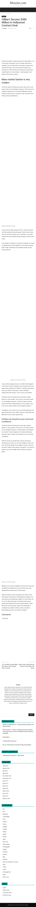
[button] (33, 10)
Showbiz (8, 14)
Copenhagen (6, 816)
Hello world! (20, 755)
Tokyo (4, 867)
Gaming (5, 829)
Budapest (5, 814)
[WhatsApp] (15, 32)
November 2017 (7, 778)
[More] (19, 32)
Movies (5, 836)
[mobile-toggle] (3, 10)
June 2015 (5, 793)
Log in (4, 887)
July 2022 (5, 771)
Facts (4, 819)
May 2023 (5, 766)
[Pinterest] (11, 32)
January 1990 (6, 798)
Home (3, 14)
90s (4, 809)
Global (4, 831)
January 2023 (6, 768)
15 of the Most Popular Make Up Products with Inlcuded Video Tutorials (10, 666)
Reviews (5, 854)
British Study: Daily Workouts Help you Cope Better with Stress (26, 666)
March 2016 (6, 791)
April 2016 (5, 788)
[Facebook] (3, 32)
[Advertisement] (18, 634)
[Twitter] (7, 32)
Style (4, 864)
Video (4, 874)
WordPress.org (7, 895)
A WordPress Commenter (9, 755)
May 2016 (5, 786)
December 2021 (7, 776)
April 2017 (5, 783)
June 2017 (5, 781)
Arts (4, 811)
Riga (4, 857)
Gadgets (5, 826)
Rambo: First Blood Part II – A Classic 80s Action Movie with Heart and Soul (18, 725)
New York (5, 842)
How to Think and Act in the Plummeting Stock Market (17, 745)
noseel (4, 28)
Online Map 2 (6, 737)
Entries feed (6, 890)
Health (4, 834)
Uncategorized (7, 872)
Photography (6, 847)
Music (4, 839)
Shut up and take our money (10, 862)
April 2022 (5, 773)
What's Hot (6, 877)
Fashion (5, 821)
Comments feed (7, 892)
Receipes (5, 852)
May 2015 (5, 796)
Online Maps (6, 844)
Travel (4, 869)
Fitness (5, 824)
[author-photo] (18, 682)
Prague (5, 849)
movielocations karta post (9, 741)
